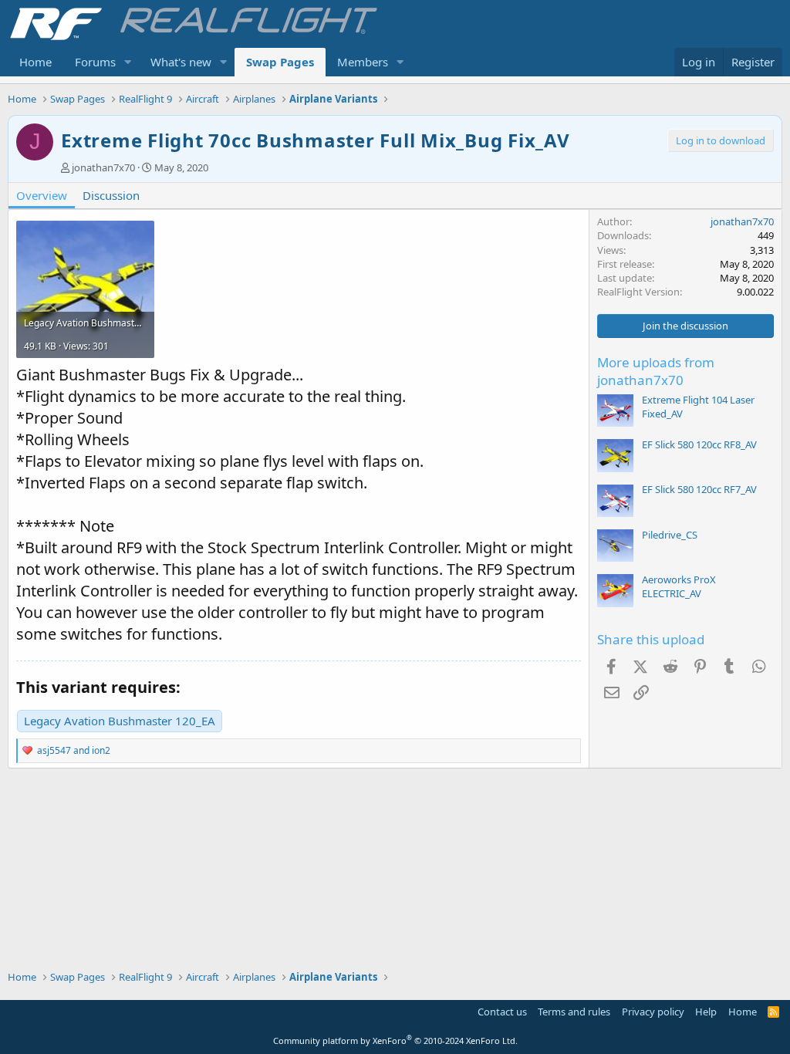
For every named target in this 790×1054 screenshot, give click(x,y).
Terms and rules (574, 1012)
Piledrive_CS (669, 535)
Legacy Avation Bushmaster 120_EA (119, 720)
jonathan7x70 (103, 167)
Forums (95, 61)
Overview (41, 195)
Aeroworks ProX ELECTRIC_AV (679, 586)
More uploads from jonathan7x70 (655, 371)
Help (706, 1012)
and (73, 750)
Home (35, 61)
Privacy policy (653, 1012)
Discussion (111, 195)
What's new (180, 61)
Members (362, 61)
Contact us (502, 1012)
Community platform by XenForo (395, 1040)
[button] (128, 62)
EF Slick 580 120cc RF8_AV (699, 444)
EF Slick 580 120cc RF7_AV (699, 489)
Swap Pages (280, 61)
